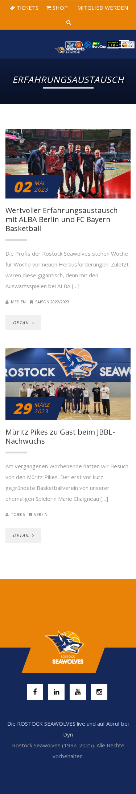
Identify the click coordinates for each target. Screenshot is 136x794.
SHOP (59, 7)
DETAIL (22, 323)
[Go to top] (68, 647)
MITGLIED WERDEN (102, 7)
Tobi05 (18, 514)
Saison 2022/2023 (52, 301)
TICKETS (26, 7)
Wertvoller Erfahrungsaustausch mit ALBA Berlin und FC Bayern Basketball (61, 219)
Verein (41, 514)
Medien (18, 301)
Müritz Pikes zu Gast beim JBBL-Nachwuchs (60, 436)
